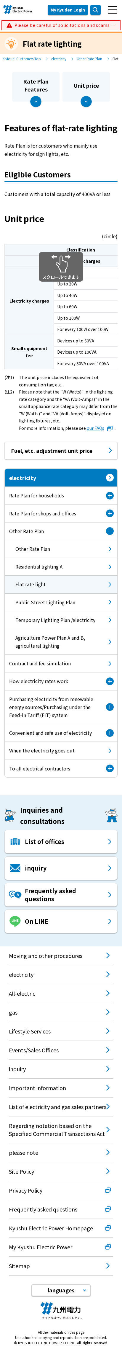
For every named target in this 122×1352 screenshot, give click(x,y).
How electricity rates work (38, 681)
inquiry (17, 1069)
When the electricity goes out (42, 750)
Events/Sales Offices (34, 1050)
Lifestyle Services (30, 1031)
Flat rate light (25, 587)
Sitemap (19, 1266)
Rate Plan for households (36, 495)
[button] (61, 1290)
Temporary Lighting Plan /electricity (55, 619)
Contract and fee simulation (40, 663)
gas (13, 1012)
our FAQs (95, 428)
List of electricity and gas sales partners (57, 1107)
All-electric (22, 993)
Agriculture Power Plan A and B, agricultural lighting (50, 641)
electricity (58, 58)
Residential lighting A (38, 566)
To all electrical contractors (39, 768)
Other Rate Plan (89, 58)
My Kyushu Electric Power (40, 1247)
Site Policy (21, 1171)
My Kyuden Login (68, 10)
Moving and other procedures (45, 955)
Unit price (86, 85)
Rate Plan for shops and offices (42, 513)
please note (23, 1152)
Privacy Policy (25, 1190)
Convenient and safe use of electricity (50, 732)
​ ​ (65, 25)
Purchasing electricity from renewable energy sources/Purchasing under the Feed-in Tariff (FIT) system (51, 707)
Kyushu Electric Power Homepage (51, 1228)
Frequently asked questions (43, 1209)
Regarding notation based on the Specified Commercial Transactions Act (57, 1129)
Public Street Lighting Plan (45, 602)
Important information (37, 1088)
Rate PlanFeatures (36, 85)
